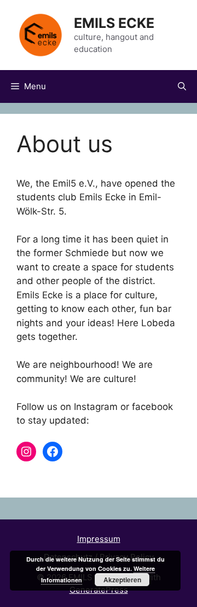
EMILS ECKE (114, 23)
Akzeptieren (122, 580)
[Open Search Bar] (182, 86)
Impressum (98, 539)
